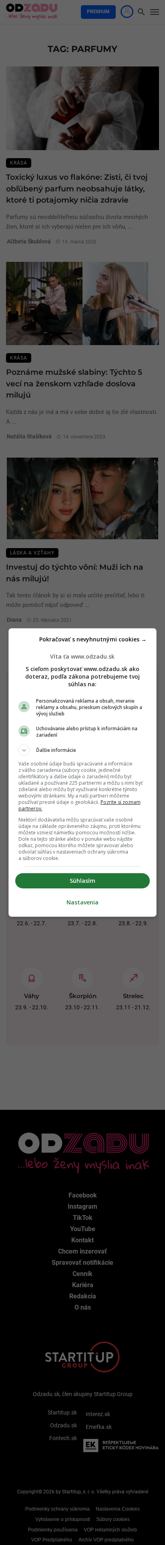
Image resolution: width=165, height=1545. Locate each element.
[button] (82, 750)
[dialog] (82, 772)
